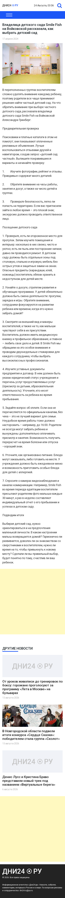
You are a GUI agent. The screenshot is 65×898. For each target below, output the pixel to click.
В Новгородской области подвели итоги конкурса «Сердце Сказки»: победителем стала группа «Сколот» (31, 735)
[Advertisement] (32, 601)
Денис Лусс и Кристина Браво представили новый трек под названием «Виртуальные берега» (28, 780)
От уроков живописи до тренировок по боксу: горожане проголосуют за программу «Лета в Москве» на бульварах (32, 687)
